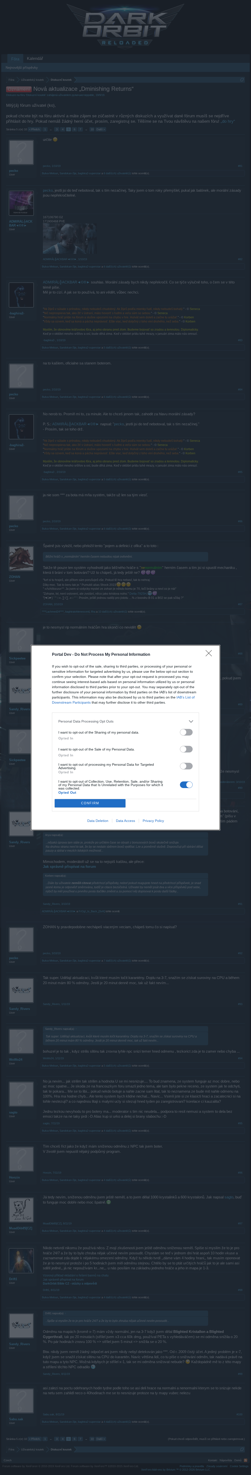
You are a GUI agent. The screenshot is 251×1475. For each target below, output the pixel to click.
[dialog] (125, 737)
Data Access (125, 821)
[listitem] (125, 721)
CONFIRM (90, 803)
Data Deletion (97, 821)
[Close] (210, 654)
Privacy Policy (153, 821)
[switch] (186, 732)
